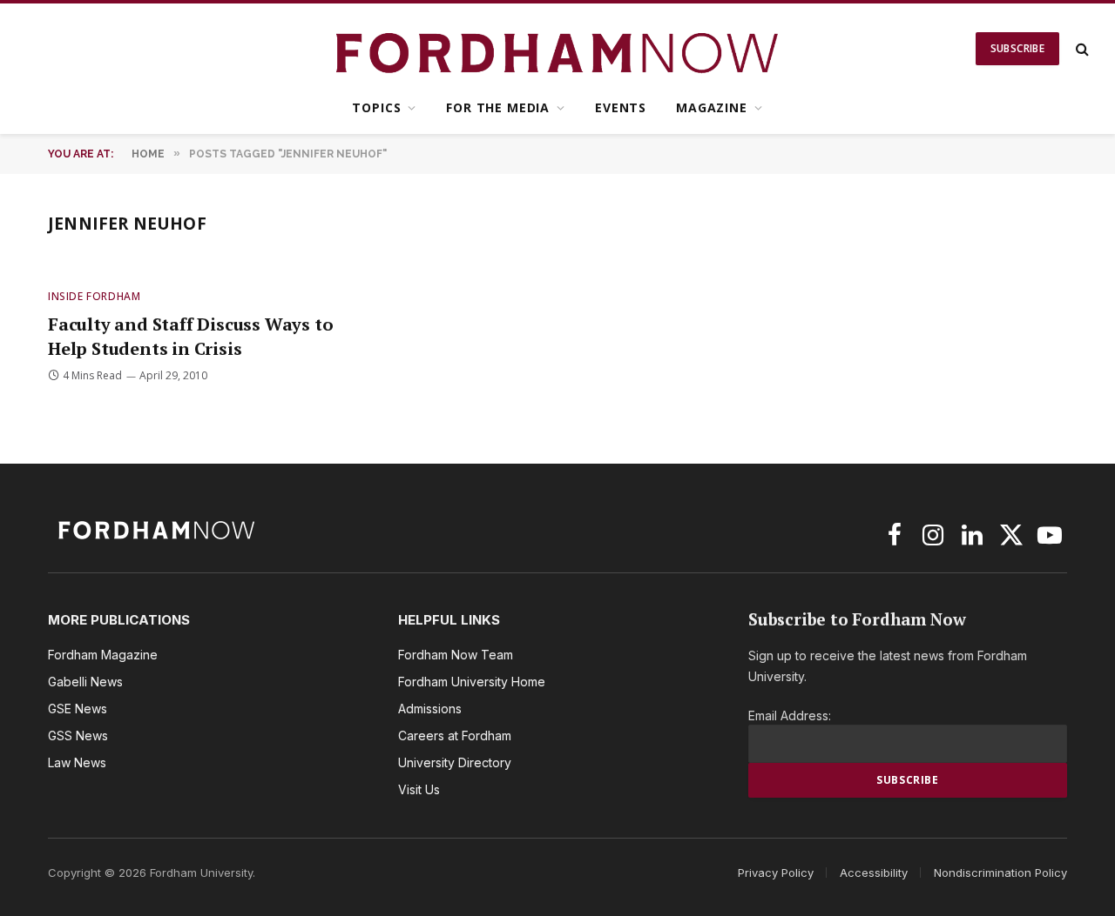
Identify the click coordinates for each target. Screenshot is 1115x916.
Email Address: (789, 715)
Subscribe (1017, 48)
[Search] (1080, 49)
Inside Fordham (94, 296)
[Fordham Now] (558, 48)
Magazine (711, 107)
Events (620, 107)
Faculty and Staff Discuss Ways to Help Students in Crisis (190, 335)
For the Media (498, 107)
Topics (376, 107)
